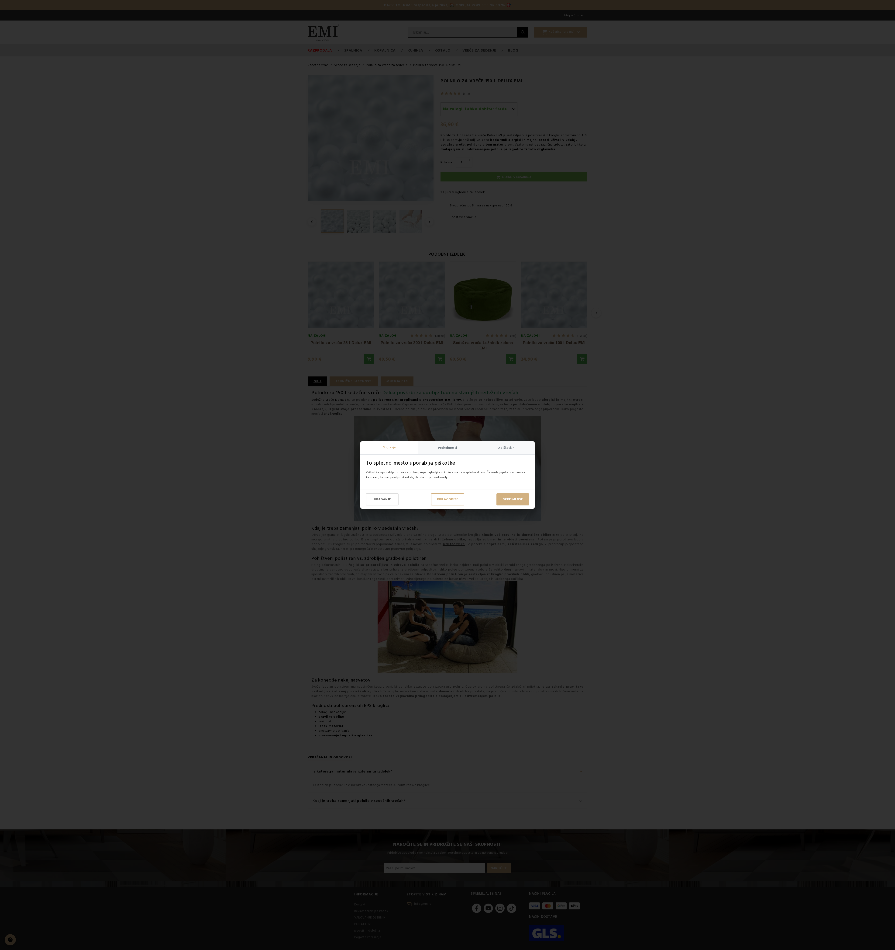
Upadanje (382, 499)
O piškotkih (505, 447)
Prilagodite (447, 499)
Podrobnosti (447, 447)
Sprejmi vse (513, 499)
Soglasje (389, 447)
